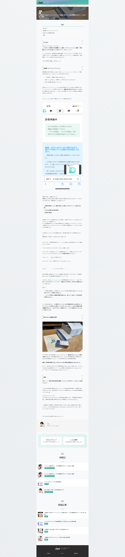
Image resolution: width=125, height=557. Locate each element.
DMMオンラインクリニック (65, 72)
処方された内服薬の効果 (48, 32)
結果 (44, 35)
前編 (55, 49)
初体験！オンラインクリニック (50, 30)
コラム (62, 553)
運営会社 (76, 553)
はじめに (45, 28)
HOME (48, 553)
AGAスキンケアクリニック (51, 87)
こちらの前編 (45, 53)
